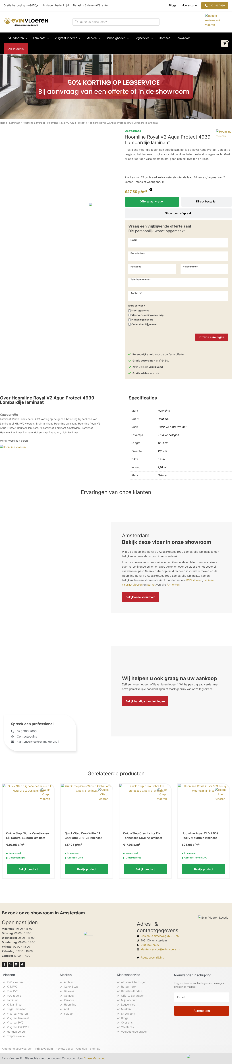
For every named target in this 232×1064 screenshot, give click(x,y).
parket (151, 584)
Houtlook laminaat (27, 427)
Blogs (173, 5)
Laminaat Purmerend (23, 432)
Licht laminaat (70, 432)
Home (3, 122)
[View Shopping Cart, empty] (224, 43)
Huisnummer (190, 266)
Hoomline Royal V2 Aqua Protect (66, 122)
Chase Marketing (94, 1058)
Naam (133, 240)
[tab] (152, 202)
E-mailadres (137, 253)
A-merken (173, 584)
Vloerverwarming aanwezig (147, 315)
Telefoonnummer (140, 280)
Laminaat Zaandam (48, 432)
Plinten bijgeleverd (142, 319)
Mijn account (189, 5)
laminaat (209, 580)
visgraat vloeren (132, 584)
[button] (214, 5)
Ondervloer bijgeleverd (144, 324)
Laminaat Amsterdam (67, 427)
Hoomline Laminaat (33, 122)
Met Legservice (140, 310)
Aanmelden (202, 1011)
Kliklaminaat (47, 427)
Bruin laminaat (44, 423)
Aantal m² (136, 293)
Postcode (135, 266)
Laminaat (14, 122)
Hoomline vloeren (17, 440)
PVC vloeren (194, 580)
